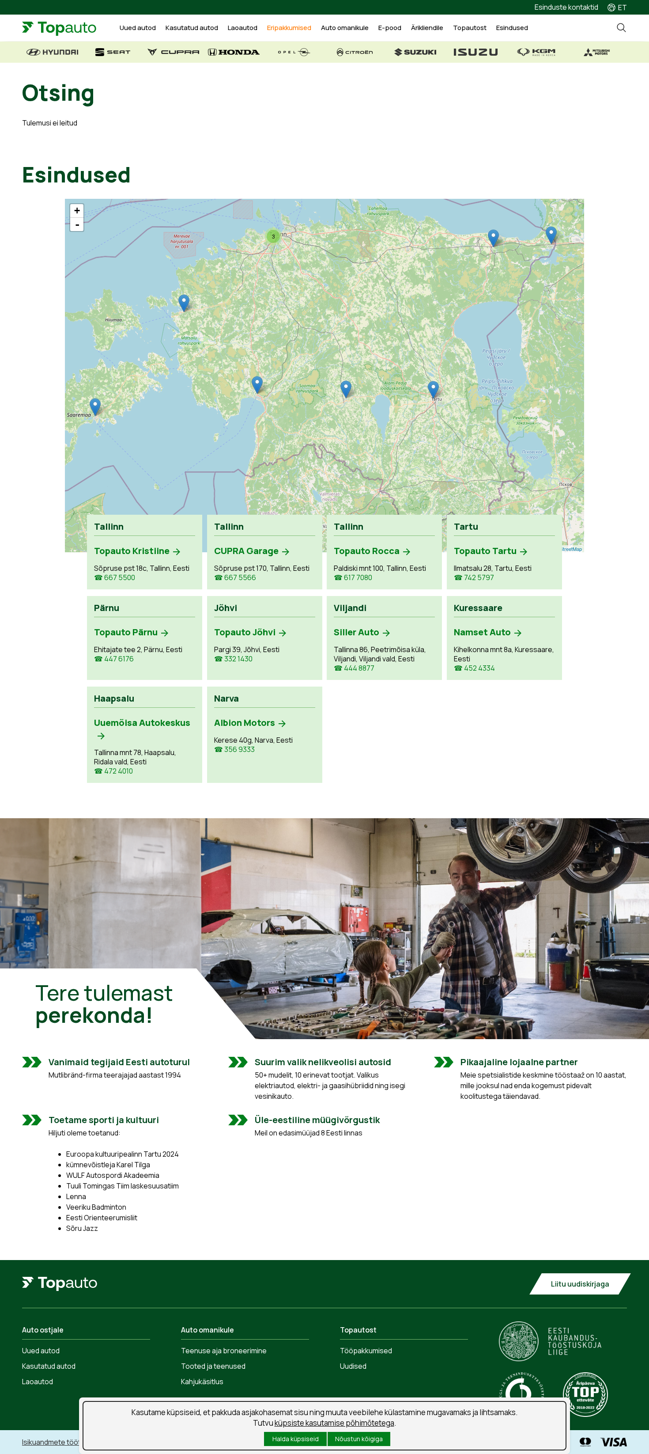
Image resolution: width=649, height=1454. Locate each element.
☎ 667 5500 (114, 577)
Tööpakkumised (366, 1350)
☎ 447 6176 (114, 659)
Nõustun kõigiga (359, 1439)
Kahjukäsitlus (202, 1381)
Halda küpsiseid (295, 1439)
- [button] (77, 224)
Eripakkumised (289, 27)
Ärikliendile (427, 27)
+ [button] (77, 210)
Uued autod (138, 27)
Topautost (470, 27)
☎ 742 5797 (474, 577)
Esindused (512, 27)
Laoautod (242, 27)
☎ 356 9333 (234, 749)
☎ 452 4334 (474, 668)
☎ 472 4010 (113, 771)
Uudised (353, 1366)
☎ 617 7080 (353, 577)
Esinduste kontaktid (566, 7)
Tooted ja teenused (213, 1366)
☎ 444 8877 (354, 668)
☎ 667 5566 (235, 577)
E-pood (389, 27)
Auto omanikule (345, 27)
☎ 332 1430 (233, 659)
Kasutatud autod (192, 27)
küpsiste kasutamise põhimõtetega (334, 1423)
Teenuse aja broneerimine (224, 1350)
